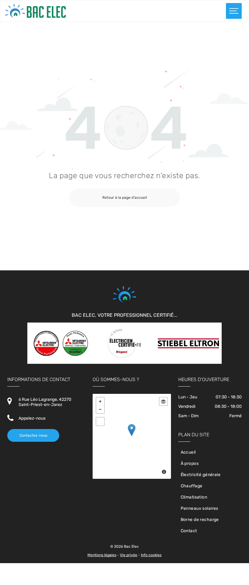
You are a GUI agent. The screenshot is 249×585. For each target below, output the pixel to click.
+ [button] (100, 401)
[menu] (234, 11)
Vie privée (128, 555)
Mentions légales (101, 555)
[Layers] (163, 401)
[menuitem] (210, 452)
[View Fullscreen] (100, 421)
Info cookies (151, 555)
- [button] (100, 409)
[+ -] (132, 436)
